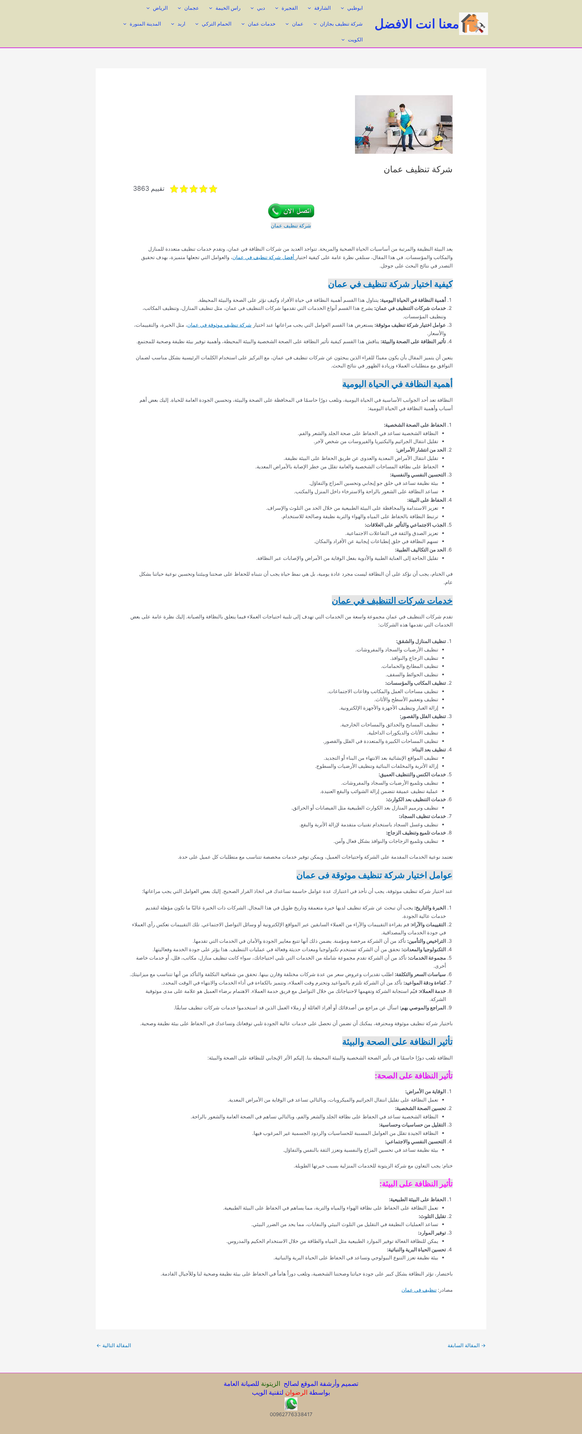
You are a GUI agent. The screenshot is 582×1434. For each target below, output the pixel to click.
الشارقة (322, 8)
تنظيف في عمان (419, 1290)
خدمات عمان (262, 24)
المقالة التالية (113, 1345)
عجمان (191, 8)
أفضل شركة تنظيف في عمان (263, 257)
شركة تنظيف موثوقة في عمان (219, 325)
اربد (181, 24)
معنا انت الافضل (417, 23)
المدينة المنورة (145, 24)
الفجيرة (290, 8)
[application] (344, 8)
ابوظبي (355, 8)
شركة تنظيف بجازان (341, 24)
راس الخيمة (228, 8)
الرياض (160, 8)
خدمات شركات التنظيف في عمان (392, 600)
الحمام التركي (216, 24)
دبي (261, 8)
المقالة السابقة (467, 1345)
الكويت (355, 39)
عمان (297, 24)
